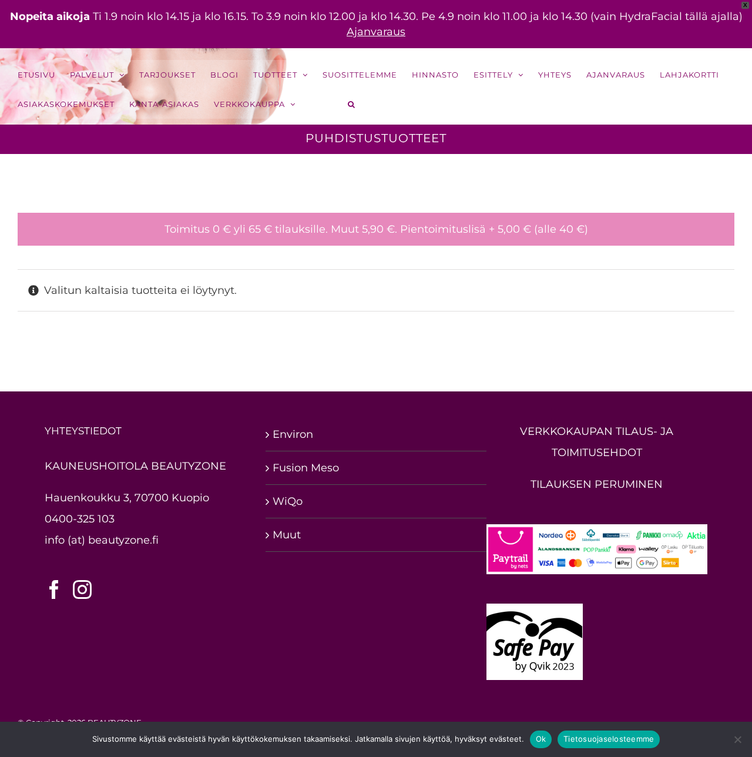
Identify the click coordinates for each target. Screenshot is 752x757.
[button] (352, 104)
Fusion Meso (306, 467)
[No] (737, 739)
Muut (287, 534)
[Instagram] (82, 589)
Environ (293, 434)
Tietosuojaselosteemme (608, 738)
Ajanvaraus (376, 31)
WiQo (288, 501)
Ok (541, 738)
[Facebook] (54, 589)
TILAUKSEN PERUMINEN (597, 484)
